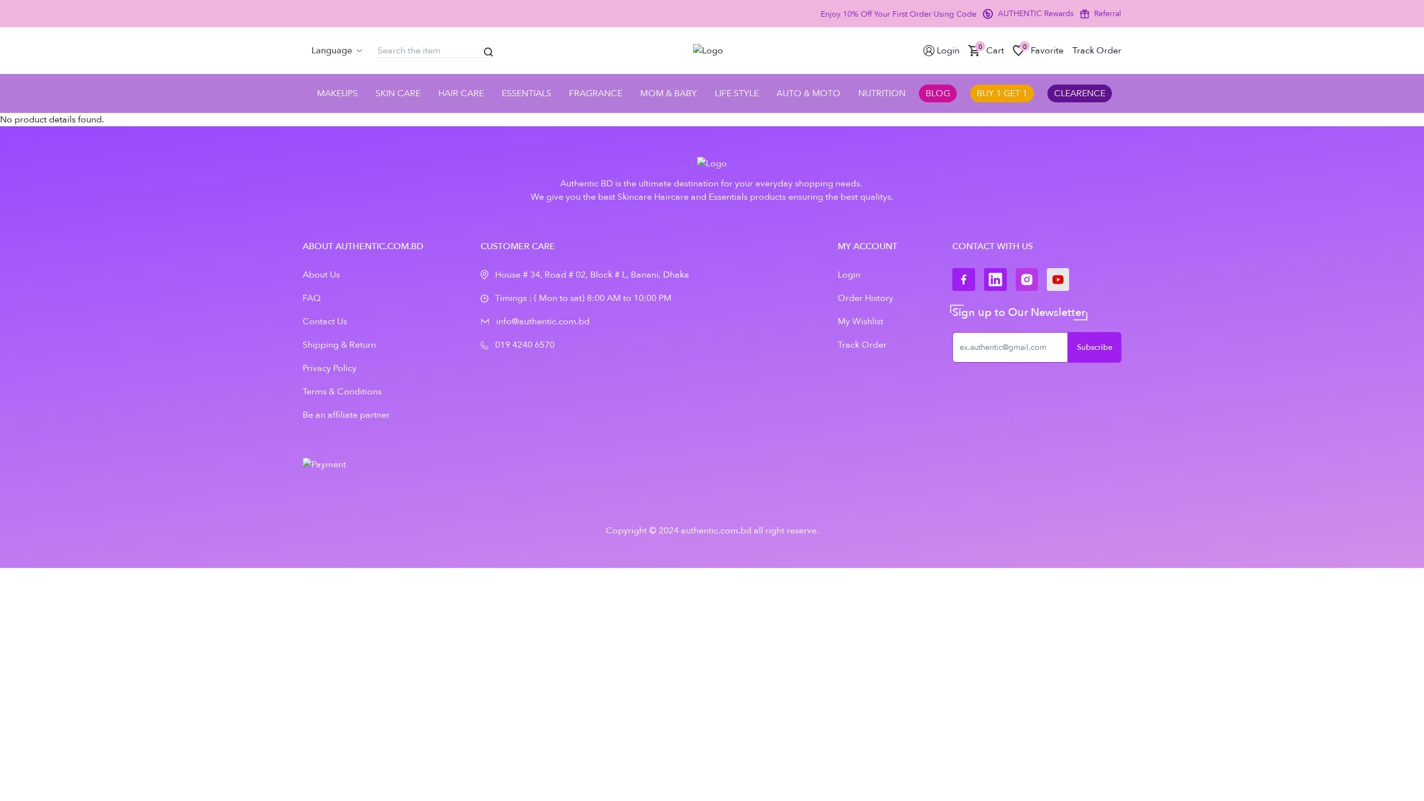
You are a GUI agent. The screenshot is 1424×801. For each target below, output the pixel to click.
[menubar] (337, 50)
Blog (938, 93)
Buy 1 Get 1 (1002, 93)
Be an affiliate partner (346, 415)
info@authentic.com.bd (543, 321)
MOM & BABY (668, 93)
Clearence (1079, 93)
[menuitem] (337, 51)
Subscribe (1094, 347)
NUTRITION (882, 93)
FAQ (311, 298)
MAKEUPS (337, 93)
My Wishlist (860, 321)
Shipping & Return (339, 345)
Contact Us (325, 321)
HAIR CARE (461, 93)
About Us (321, 275)
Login (849, 275)
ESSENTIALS (526, 93)
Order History (865, 298)
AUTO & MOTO (808, 93)
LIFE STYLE (737, 93)
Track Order (862, 345)
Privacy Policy (330, 368)
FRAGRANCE (595, 93)
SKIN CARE (398, 93)
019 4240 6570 (525, 345)
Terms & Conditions (342, 391)
